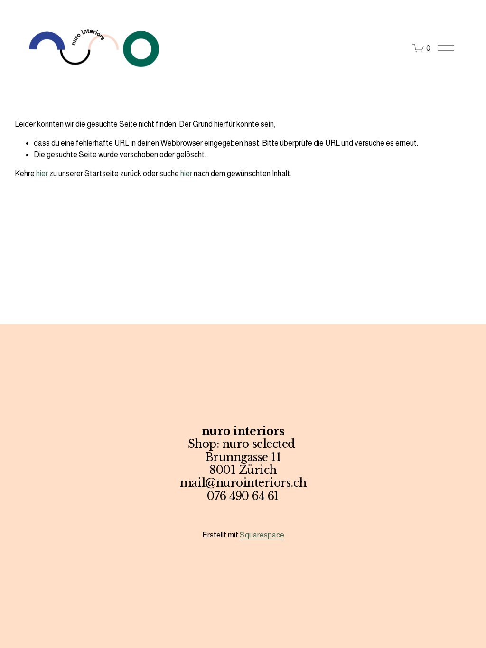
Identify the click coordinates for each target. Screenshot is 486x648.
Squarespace (262, 535)
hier (42, 173)
